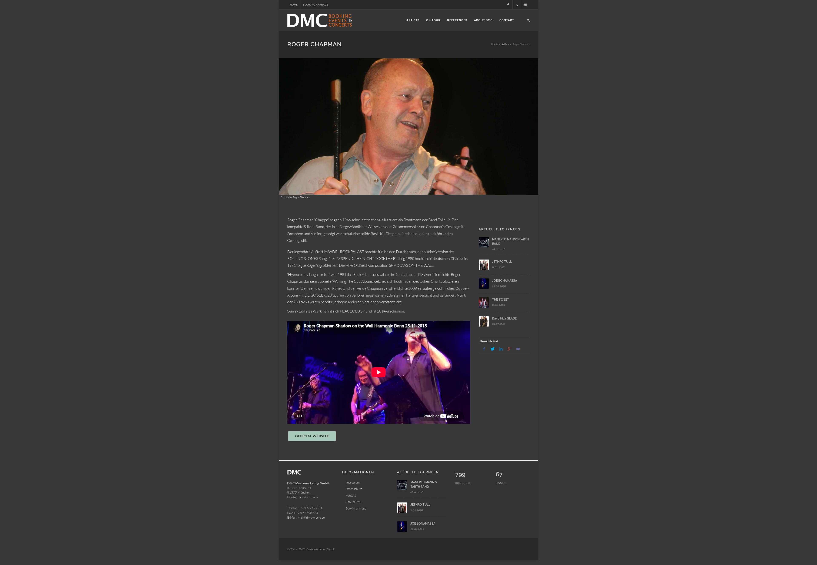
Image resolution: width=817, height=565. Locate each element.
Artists (412, 20)
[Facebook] (508, 4)
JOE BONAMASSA (504, 280)
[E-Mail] (518, 349)
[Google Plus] (509, 349)
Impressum (353, 482)
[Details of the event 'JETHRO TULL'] (484, 265)
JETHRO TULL (502, 261)
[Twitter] (492, 349)
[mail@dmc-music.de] (525, 4)
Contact (506, 20)
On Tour (433, 20)
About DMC (483, 20)
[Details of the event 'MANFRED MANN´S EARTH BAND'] (484, 242)
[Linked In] (501, 349)
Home (294, 4)
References (457, 20)
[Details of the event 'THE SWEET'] (484, 302)
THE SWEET (500, 299)
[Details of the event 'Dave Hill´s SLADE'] (484, 321)
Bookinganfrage (356, 508)
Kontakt (351, 495)
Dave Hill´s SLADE (504, 318)
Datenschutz (354, 489)
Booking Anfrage (315, 4)
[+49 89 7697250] (517, 4)
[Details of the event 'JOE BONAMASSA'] (484, 283)
